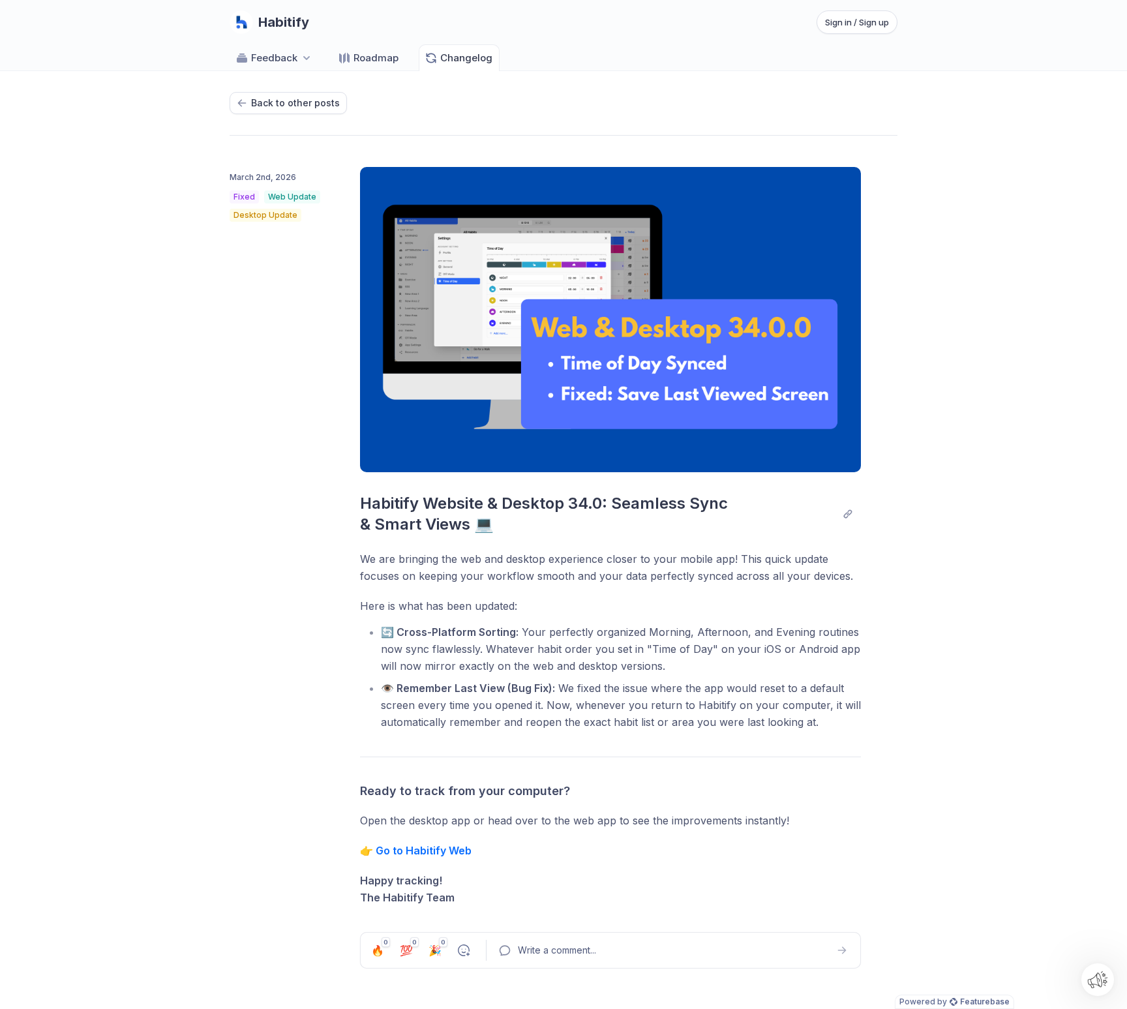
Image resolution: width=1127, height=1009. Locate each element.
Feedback (274, 58)
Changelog (466, 58)
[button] (1097, 979)
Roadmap (375, 58)
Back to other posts (295, 102)
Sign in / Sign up (857, 22)
